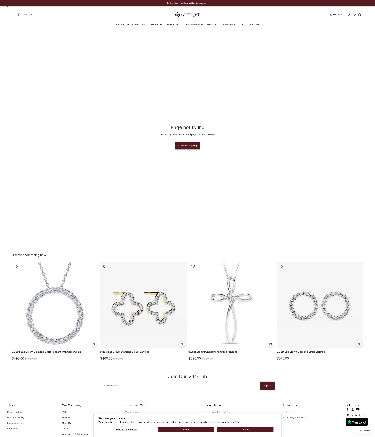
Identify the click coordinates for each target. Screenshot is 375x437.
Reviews (66, 417)
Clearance (12, 428)
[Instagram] (352, 409)
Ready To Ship (14, 412)
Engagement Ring (15, 423)
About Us (66, 423)
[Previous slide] (16, 305)
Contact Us (67, 428)
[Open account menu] (349, 14)
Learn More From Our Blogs (219, 412)
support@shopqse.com (296, 417)
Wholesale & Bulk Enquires (75, 434)
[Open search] (13, 14)
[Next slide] (94, 305)
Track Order (26, 14)
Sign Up (267, 385)
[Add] (93, 343)
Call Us (288, 412)
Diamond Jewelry (15, 417)
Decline (245, 429)
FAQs (64, 412)
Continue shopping (187, 145)
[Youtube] (357, 409)
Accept (186, 429)
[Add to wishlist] (16, 266)
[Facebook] (347, 409)
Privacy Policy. (234, 422)
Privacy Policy (132, 412)
